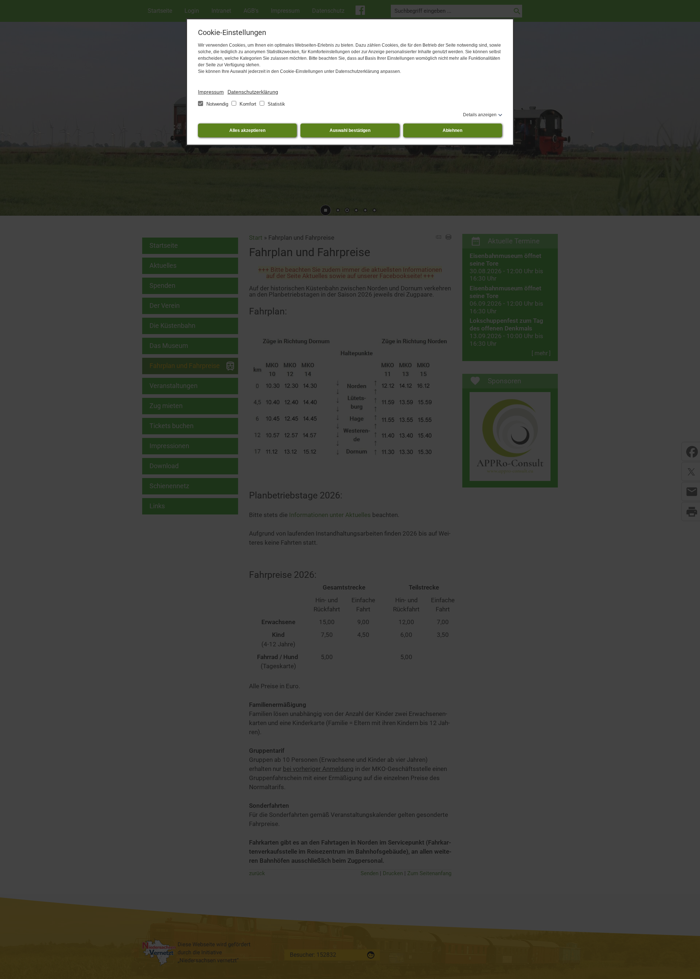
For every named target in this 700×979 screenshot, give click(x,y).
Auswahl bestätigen (350, 130)
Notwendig (217, 104)
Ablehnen (452, 130)
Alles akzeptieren (247, 130)
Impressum (211, 92)
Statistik (275, 104)
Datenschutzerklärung (253, 92)
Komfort (248, 104)
